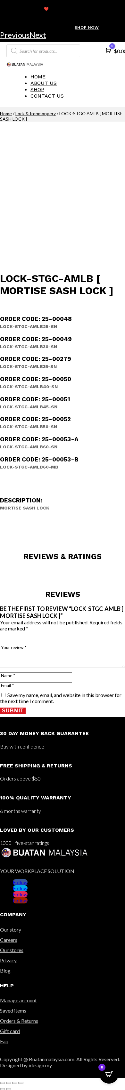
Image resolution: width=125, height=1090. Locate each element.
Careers (8, 940)
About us (43, 83)
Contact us (47, 96)
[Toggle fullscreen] (14, 1083)
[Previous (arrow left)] (2, 1089)
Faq (4, 1041)
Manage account (18, 1000)
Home (38, 77)
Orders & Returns (19, 1021)
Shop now (87, 27)
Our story (10, 929)
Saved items (13, 1010)
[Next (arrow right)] (8, 1089)
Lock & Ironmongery (35, 113)
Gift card (10, 1031)
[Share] (8, 1083)
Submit (13, 710)
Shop (37, 89)
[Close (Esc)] (2, 1083)
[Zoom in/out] (20, 1083)
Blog (5, 970)
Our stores (11, 950)
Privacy (8, 960)
